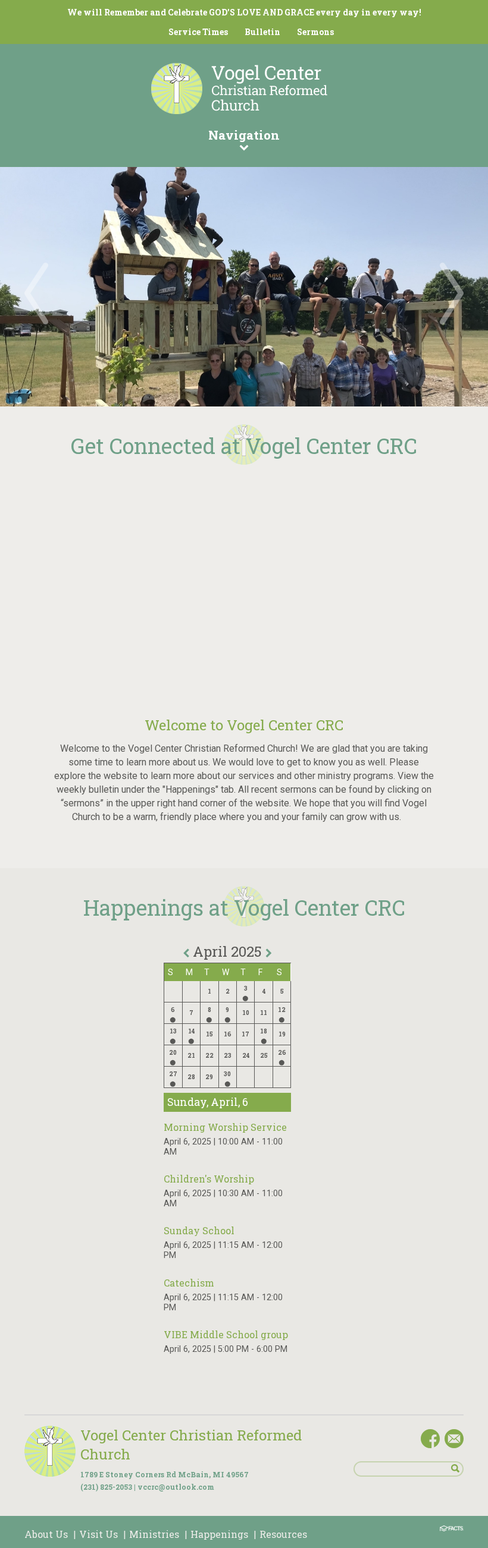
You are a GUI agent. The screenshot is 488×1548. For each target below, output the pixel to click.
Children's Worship (209, 1178)
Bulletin (262, 31)
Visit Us (98, 1534)
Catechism (189, 1282)
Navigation (244, 135)
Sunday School (199, 1230)
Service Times (198, 31)
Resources (283, 1534)
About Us (46, 1534)
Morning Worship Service (225, 1127)
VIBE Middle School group (226, 1334)
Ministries (154, 1534)
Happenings (219, 1534)
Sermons (315, 31)
